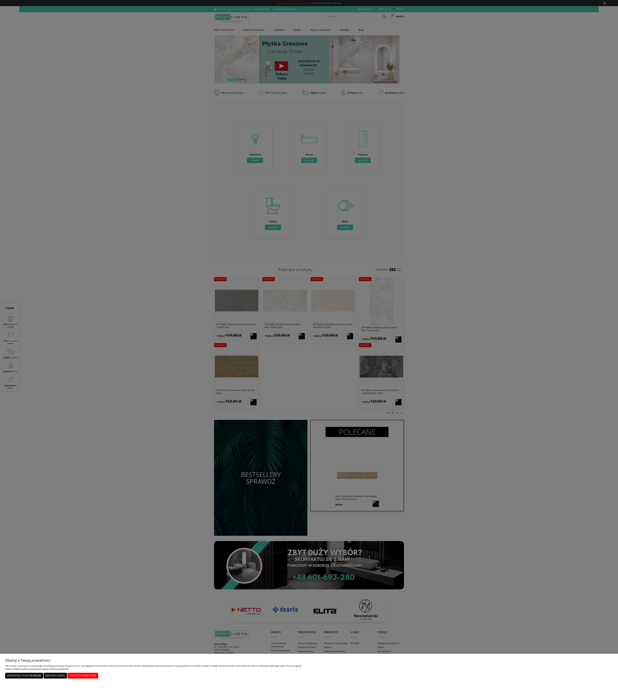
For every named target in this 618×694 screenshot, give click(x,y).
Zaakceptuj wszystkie (82, 675)
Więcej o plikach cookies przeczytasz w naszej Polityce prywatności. (37, 668)
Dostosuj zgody (55, 675)
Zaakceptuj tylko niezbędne (24, 675)
